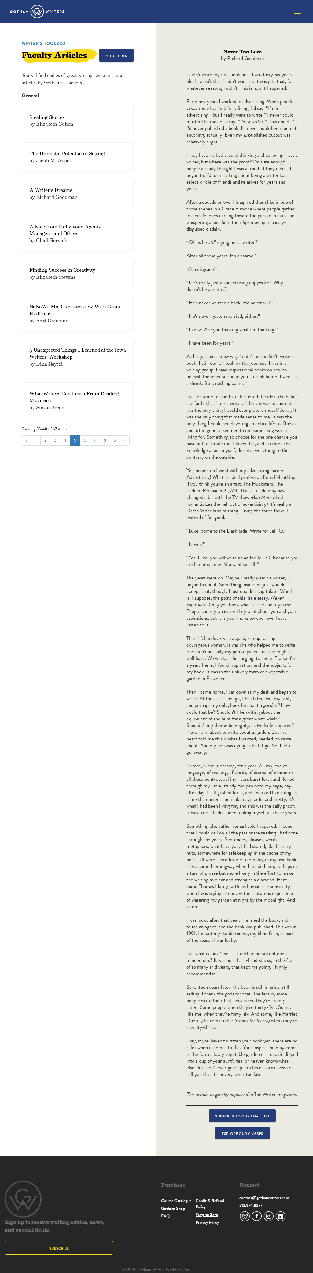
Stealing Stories (46, 117)
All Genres (116, 55)
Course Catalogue (176, 1201)
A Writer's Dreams (50, 190)
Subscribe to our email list (242, 1116)
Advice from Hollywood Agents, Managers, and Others (65, 230)
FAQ (165, 1216)
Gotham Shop (173, 1208)
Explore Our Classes (242, 1133)
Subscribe (59, 1248)
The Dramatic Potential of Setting (67, 153)
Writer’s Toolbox (44, 43)
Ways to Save (207, 1214)
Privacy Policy (207, 1222)
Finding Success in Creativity (62, 270)
